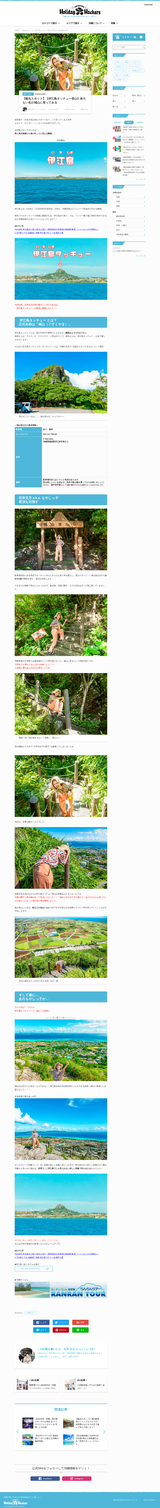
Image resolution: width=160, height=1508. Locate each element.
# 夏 (116, 75)
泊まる (115, 95)
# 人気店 (126, 75)
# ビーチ (137, 62)
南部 (118, 206)
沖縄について (95, 23)
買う (114, 101)
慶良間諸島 (120, 216)
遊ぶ (134, 101)
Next (104, 1431)
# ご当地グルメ (120, 79)
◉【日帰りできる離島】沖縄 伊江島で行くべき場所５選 (39, 233)
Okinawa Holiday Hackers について (125, 1500)
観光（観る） (28, 94)
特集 (113, 23)
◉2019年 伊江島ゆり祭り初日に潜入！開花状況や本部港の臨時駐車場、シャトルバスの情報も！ (57, 229)
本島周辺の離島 (40, 94)
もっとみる (139, 179)
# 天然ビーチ (119, 66)
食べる (115, 107)
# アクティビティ (121, 71)
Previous (18, 1431)
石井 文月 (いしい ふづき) (79, 1349)
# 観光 (126, 62)
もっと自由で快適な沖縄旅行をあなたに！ (127, 251)
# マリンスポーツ (135, 66)
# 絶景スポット (31, 1313)
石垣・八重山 (121, 225)
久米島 (118, 221)
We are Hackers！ (150, 1500)
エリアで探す (72, 23)
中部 (118, 201)
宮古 (118, 230)
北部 (118, 197)
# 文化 (117, 62)
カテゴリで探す (49, 23)
